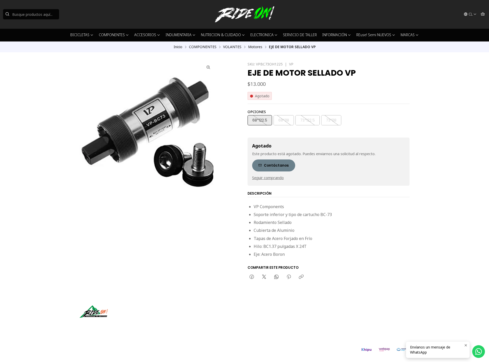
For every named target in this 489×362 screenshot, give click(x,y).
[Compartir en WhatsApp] (276, 277)
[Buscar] (7, 14)
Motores (255, 47)
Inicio (178, 47)
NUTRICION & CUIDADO (221, 34)
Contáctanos (276, 165)
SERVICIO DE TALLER (300, 34)
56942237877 (264, 323)
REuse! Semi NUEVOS (373, 34)
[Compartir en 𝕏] (264, 277)
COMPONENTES (112, 34)
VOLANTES (232, 47)
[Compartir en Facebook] (252, 277)
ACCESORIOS (145, 34)
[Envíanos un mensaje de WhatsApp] (478, 351)
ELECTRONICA (262, 34)
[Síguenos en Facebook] (107, 325)
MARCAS (408, 34)
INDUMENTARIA (179, 34)
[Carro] (483, 14)
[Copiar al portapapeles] (301, 277)
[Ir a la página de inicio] (244, 14)
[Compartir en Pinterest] (288, 277)
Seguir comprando (268, 178)
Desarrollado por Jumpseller (153, 352)
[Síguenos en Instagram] (99, 325)
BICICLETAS (79, 34)
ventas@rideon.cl (267, 316)
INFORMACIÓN (334, 34)
